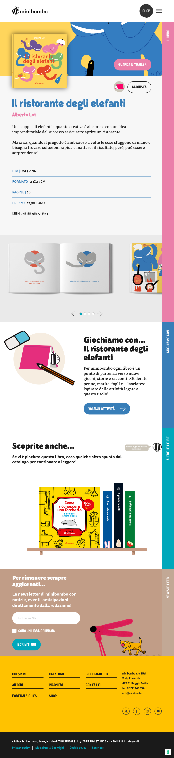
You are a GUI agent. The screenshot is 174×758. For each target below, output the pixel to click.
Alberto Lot (24, 115)
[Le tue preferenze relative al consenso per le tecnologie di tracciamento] (168, 752)
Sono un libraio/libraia (36, 631)
